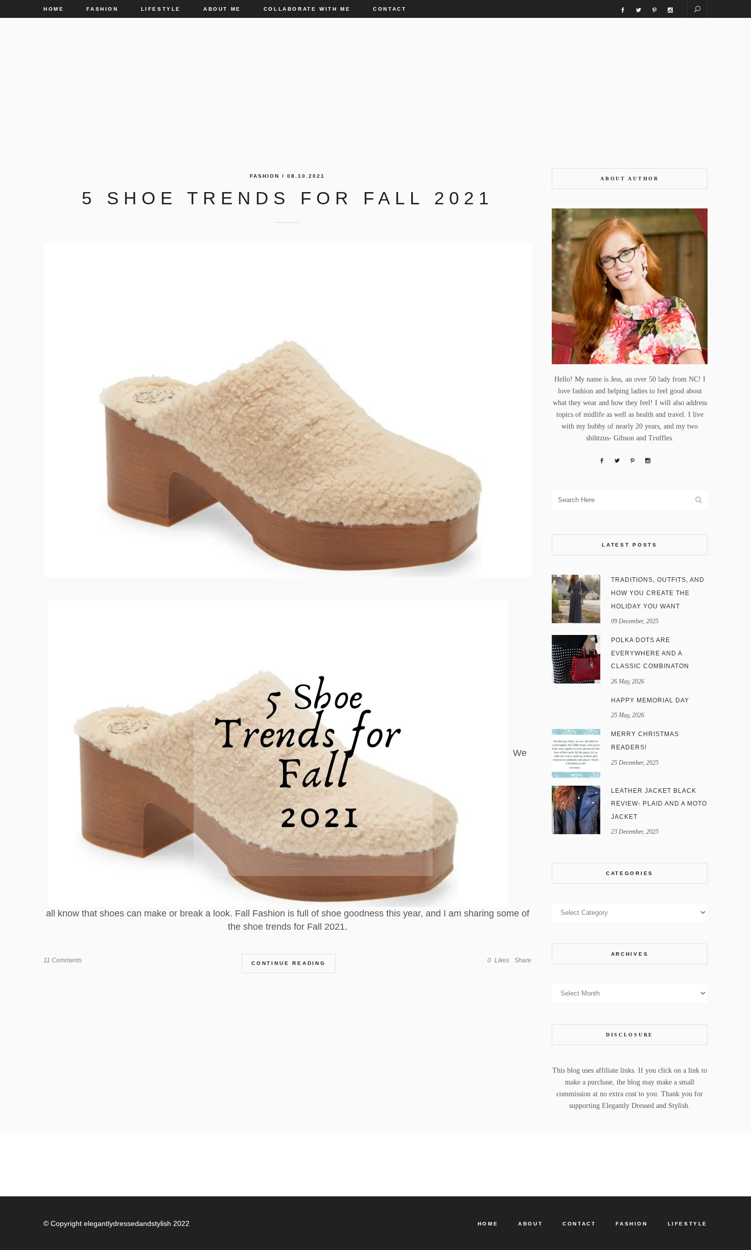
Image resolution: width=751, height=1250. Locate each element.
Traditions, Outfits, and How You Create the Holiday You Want (658, 592)
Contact (579, 1224)
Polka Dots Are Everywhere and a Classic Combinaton (650, 653)
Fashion (264, 176)
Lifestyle (688, 1224)
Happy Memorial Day (650, 700)
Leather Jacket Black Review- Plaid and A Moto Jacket (659, 803)
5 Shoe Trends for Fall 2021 (288, 198)
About (530, 1224)
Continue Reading (288, 963)
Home (488, 1224)
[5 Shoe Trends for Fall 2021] (287, 410)
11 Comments (62, 960)
